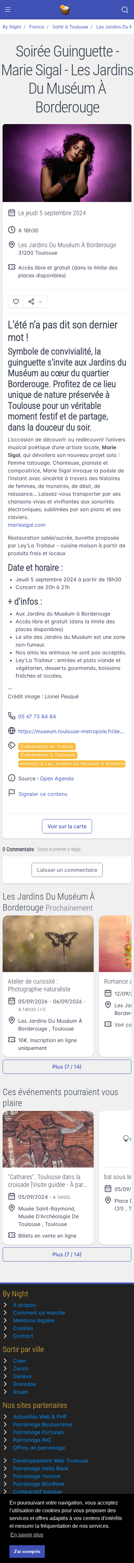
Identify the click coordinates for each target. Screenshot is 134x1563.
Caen (19, 1360)
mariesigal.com (27, 525)
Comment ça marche (39, 1312)
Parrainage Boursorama (42, 1424)
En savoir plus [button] (26, 1534)
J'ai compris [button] (27, 1551)
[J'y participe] (16, 301)
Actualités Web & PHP (40, 1416)
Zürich (20, 1368)
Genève (22, 1376)
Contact (23, 1336)
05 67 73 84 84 (37, 716)
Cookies (23, 1328)
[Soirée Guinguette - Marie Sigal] (67, 163)
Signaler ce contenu (43, 794)
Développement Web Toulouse (50, 1460)
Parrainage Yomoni (36, 1476)
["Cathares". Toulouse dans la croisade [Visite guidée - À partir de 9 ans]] (48, 1139)
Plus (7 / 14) (67, 1066)
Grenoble (24, 1384)
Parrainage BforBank (39, 1484)
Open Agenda (57, 778)
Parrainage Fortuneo (38, 1432)
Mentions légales (34, 1320)
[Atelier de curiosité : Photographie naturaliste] (48, 943)
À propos (24, 1305)
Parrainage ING (32, 1440)
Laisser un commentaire (67, 870)
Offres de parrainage (39, 1447)
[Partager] (35, 301)
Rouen (20, 1392)
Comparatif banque (37, 1491)
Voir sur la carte (67, 826)
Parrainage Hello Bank (41, 1468)
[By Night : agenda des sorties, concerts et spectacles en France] (65, 9)
